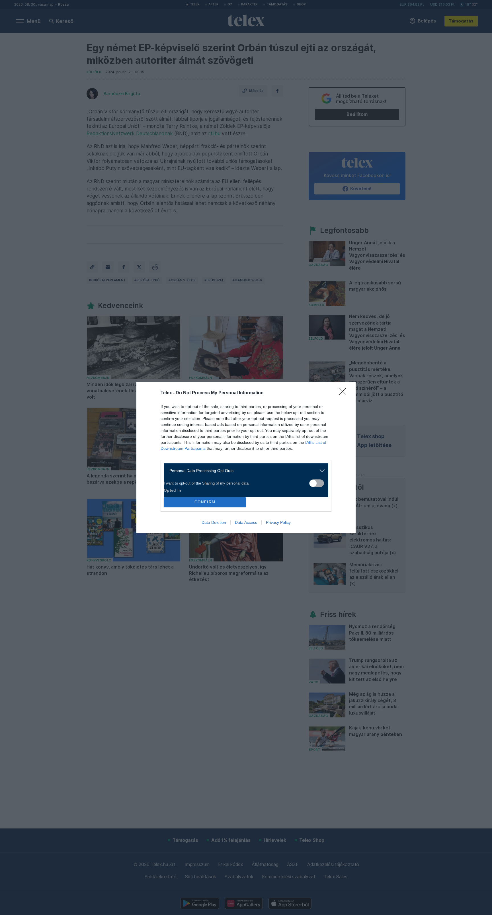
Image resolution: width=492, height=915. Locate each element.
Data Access (246, 522)
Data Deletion (214, 522)
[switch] (316, 483)
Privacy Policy (278, 522)
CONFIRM (205, 502)
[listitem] (244, 471)
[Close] (344, 393)
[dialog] (246, 457)
